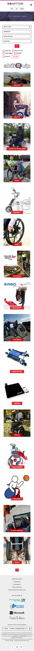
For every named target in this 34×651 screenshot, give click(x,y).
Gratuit (8, 51)
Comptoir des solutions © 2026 (17, 589)
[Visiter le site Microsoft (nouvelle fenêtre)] (17, 613)
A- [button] (17, 9)
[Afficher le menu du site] (31, 5)
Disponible (9, 53)
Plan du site (17, 581)
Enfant (19, 53)
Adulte (7, 56)
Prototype (19, 51)
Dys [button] (22, 9)
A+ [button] (12, 9)
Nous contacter (17, 587)
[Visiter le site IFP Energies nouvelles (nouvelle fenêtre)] (17, 606)
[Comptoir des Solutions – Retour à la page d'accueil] (15, 4)
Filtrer (15, 56)
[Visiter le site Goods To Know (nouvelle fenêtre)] (17, 618)
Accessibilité (17, 584)
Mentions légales (17, 579)
